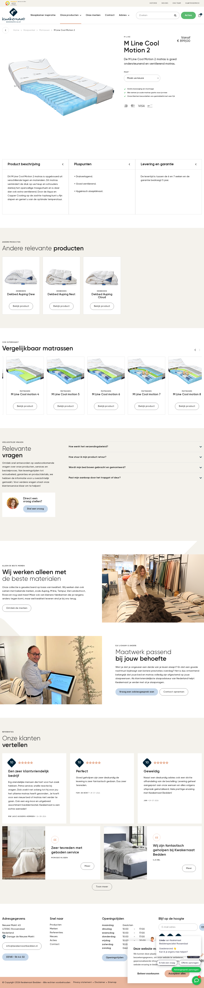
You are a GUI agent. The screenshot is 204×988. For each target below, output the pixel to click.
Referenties (56, 932)
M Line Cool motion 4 (21, 394)
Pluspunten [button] (83, 164)
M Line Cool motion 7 (142, 394)
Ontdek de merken (16, 608)
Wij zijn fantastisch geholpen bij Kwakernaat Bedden (174, 850)
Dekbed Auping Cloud (102, 296)
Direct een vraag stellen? (32, 500)
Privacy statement (82, 982)
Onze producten (69, 15)
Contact (110, 15)
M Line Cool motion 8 (183, 394)
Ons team (177, 3)
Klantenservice (192, 3)
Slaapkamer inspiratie (43, 15)
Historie (153, 3)
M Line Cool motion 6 (102, 394)
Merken (54, 929)
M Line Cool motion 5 (61, 394)
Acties (53, 940)
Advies (123, 15)
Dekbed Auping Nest (61, 294)
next (199, 350)
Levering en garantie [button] (157, 164)
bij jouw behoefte (143, 655)
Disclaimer (100, 982)
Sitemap (112, 982)
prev (195, 350)
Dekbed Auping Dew (21, 294)
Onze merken (93, 15)
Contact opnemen (173, 692)
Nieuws (165, 3)
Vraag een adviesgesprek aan (136, 692)
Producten (56, 925)
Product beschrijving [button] (24, 164)
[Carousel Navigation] (197, 350)
